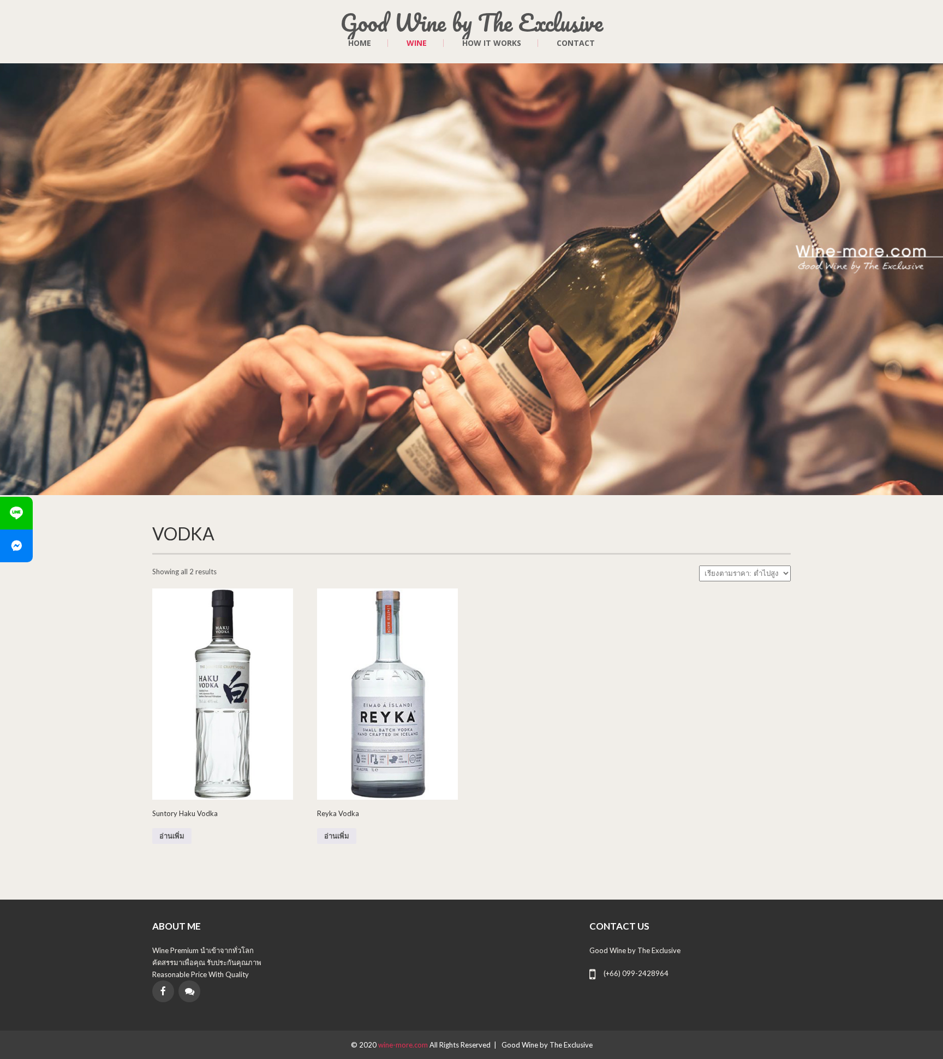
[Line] (16, 513)
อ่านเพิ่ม (171, 836)
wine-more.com (403, 1044)
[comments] (189, 991)
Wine (417, 43)
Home (359, 43)
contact (576, 43)
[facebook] (163, 991)
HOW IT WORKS (491, 43)
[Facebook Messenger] (16, 546)
